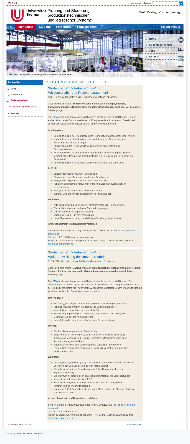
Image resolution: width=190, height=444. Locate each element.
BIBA (55, 117)
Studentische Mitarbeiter (25, 106)
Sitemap (147, 3)
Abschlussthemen (160, 44)
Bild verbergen (169, 27)
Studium (45, 26)
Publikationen (87, 26)
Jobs (152, 50)
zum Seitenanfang (135, 424)
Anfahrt (153, 56)
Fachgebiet (25, 26)
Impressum (136, 3)
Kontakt (15, 113)
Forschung (64, 26)
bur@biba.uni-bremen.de (60, 244)
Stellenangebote (39, 74)
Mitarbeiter (16, 95)
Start (15, 74)
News (152, 38)
